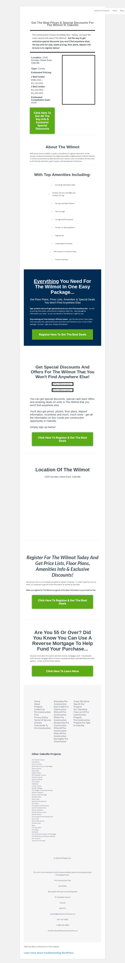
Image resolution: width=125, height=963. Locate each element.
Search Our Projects (101, 10)
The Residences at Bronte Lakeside (43, 836)
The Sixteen (36, 782)
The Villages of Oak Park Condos (42, 790)
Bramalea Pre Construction (61, 702)
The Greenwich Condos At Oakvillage (44, 834)
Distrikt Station (36, 814)
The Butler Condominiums (40, 806)
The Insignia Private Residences (42, 816)
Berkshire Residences (39, 801)
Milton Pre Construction (60, 718)
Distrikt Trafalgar (37, 788)
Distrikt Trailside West (39, 808)
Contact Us (39, 709)
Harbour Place (36, 773)
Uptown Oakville (37, 779)
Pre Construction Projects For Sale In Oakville (82, 723)
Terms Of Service (42, 720)
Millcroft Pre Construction (60, 713)
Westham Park (36, 797)
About (115, 10)
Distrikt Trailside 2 (37, 792)
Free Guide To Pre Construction (42, 726)
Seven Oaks (36, 799)
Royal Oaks (35, 771)
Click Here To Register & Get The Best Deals (62, 439)
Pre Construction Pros (42, 713)
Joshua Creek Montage (39, 795)
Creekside (35, 832)
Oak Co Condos (37, 764)
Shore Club (35, 819)
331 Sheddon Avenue (39, 775)
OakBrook (35, 784)
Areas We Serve (81, 701)
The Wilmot (35, 762)
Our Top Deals (80, 709)
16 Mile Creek (36, 823)
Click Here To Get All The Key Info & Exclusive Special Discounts (42, 120)
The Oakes (35, 803)
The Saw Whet (36, 827)
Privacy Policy (41, 717)
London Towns (36, 786)
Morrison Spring (37, 777)
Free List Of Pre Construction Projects (81, 715)
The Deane (35, 830)
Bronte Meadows (37, 810)
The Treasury (36, 838)
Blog (122, 10)
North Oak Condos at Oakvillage (42, 766)
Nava (33, 825)
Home (37, 701)
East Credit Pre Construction (61, 708)
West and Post (36, 768)
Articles (38, 722)
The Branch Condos (38, 760)
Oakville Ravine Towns (39, 812)
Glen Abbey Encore (38, 821)
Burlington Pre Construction (61, 740)
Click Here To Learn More (62, 671)
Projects (38, 706)
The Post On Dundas (38, 841)
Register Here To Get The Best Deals (62, 334)
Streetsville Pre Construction (61, 724)
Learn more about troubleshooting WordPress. (49, 952)
